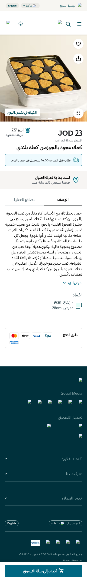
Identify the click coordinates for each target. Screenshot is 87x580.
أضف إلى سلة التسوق (40, 570)
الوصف (62, 199)
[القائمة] (79, 24)
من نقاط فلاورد (14, 135)
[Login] (20, 23)
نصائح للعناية (24, 199)
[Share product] (78, 59)
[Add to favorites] (78, 44)
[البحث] (68, 24)
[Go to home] (44, 23)
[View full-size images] (78, 113)
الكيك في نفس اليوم (22, 112)
